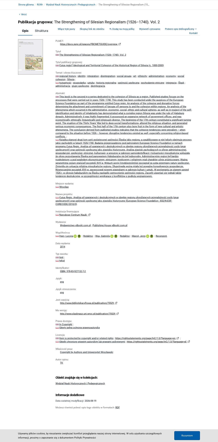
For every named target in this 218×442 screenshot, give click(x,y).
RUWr (40, 4)
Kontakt (193, 33)
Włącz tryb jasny (66, 29)
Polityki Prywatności (85, 437)
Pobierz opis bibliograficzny (179, 29)
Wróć (24, 14)
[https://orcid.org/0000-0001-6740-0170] (75, 236)
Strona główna (26, 4)
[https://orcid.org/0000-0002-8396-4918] (111, 236)
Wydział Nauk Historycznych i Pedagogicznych (70, 4)
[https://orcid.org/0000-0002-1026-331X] (147, 236)
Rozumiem (187, 435)
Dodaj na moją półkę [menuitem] (123, 29)
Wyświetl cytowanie (149, 29)
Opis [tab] (25, 31)
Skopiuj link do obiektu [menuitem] (92, 29)
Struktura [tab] (41, 31)
